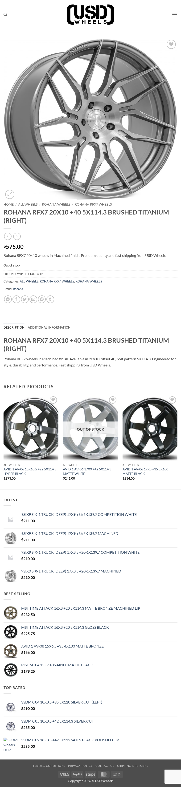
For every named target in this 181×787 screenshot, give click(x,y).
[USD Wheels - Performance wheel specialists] (90, 14)
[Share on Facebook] (16, 299)
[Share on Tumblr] (50, 299)
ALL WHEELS (27, 204)
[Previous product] (17, 236)
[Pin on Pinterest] (42, 299)
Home (9, 204)
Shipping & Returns (132, 765)
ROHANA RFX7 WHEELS (93, 204)
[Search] (5, 14)
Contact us (104, 765)
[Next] (177, 442)
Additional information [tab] (49, 327)
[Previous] (3, 442)
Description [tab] (14, 327)
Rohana (18, 289)
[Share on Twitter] (25, 299)
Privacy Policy (80, 765)
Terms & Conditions (49, 765)
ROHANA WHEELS (56, 204)
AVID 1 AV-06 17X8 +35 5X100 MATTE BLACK (145, 471)
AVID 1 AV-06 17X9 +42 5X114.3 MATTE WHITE (87, 471)
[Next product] (7, 236)
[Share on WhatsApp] (8, 299)
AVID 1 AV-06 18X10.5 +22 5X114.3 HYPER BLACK (30, 471)
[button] (174, 14)
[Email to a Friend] (33, 299)
